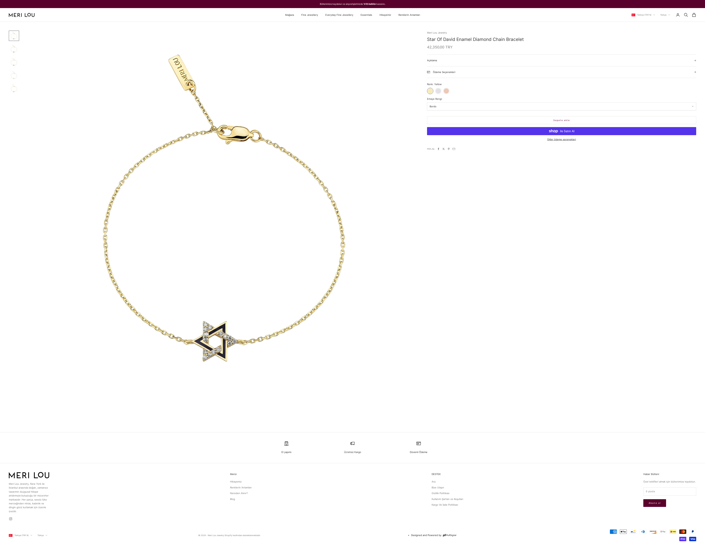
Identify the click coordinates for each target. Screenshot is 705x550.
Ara (433, 481)
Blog (232, 499)
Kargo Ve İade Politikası (445, 504)
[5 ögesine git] (14, 88)
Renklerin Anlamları (409, 14)
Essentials (366, 14)
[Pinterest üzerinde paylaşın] (448, 148)
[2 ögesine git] (14, 49)
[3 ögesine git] (14, 62)
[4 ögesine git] (14, 75)
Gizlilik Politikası (440, 493)
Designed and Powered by (426, 535)
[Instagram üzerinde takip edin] (10, 519)
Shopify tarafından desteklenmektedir (242, 535)
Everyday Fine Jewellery (339, 14)
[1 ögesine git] (14, 36)
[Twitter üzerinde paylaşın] (443, 148)
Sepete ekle (561, 120)
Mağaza (289, 14)
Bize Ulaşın (438, 487)
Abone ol (655, 503)
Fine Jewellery (309, 14)
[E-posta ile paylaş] (453, 148)
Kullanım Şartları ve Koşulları (447, 499)
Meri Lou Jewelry (437, 32)
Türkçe (663, 15)
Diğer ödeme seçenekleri (561, 139)
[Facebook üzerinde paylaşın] (438, 148)
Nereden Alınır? (239, 493)
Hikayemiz (385, 14)
